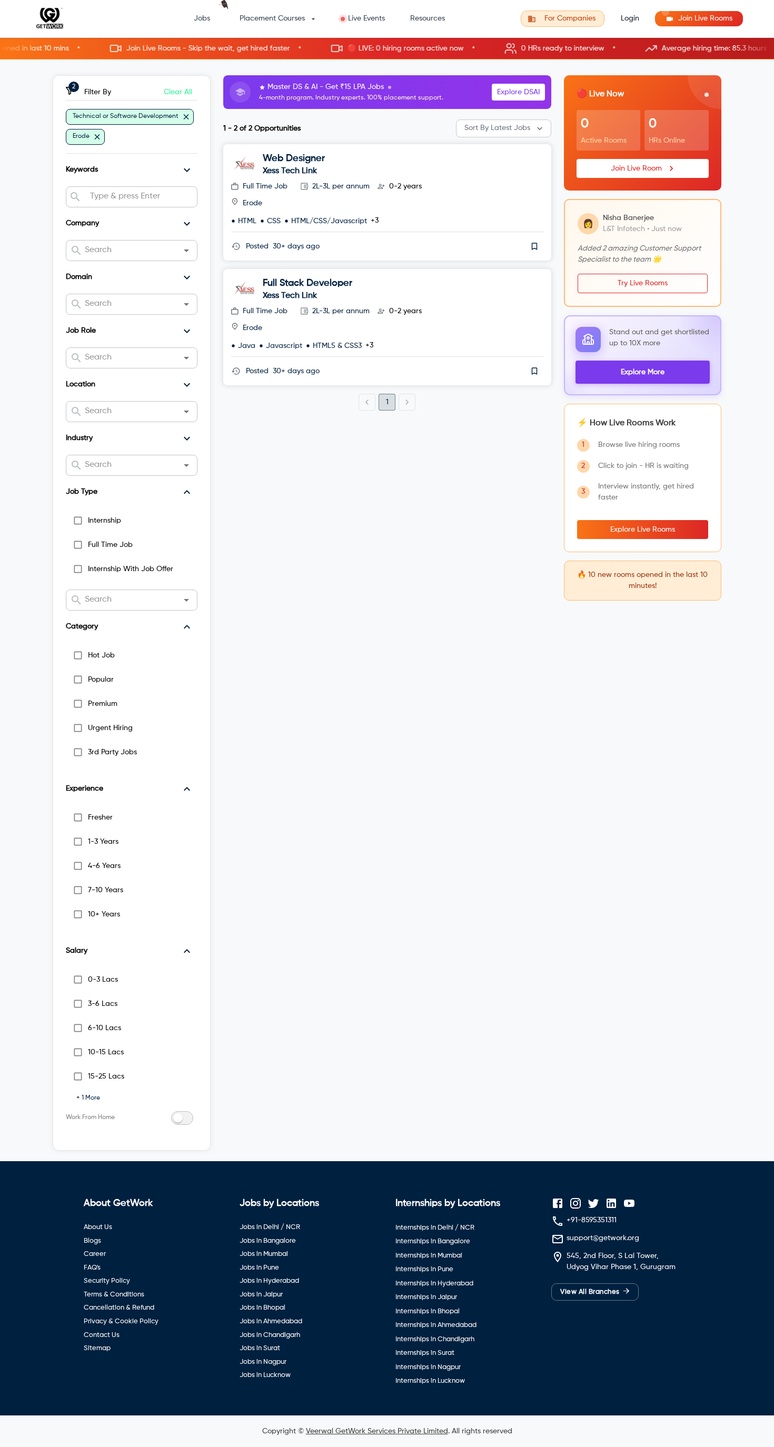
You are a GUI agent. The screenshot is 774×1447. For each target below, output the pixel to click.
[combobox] (139, 196)
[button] (387, 48)
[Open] (186, 250)
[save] (534, 246)
